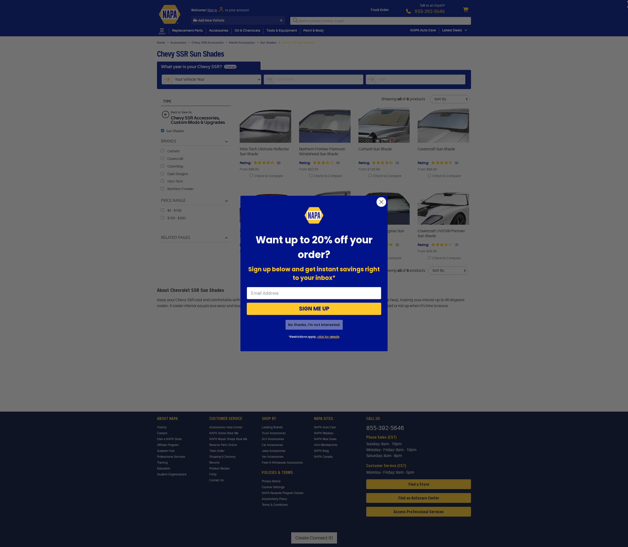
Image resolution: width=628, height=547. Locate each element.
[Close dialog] (381, 202)
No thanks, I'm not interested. (314, 324)
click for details (328, 337)
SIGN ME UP (314, 309)
